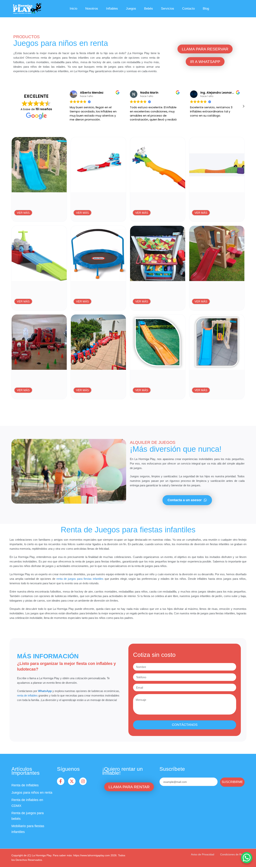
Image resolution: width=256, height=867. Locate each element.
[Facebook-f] (60, 781)
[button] (243, 106)
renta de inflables (27, 695)
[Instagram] (83, 781)
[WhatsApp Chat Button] (246, 857)
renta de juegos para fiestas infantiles (79, 578)
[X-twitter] (72, 781)
